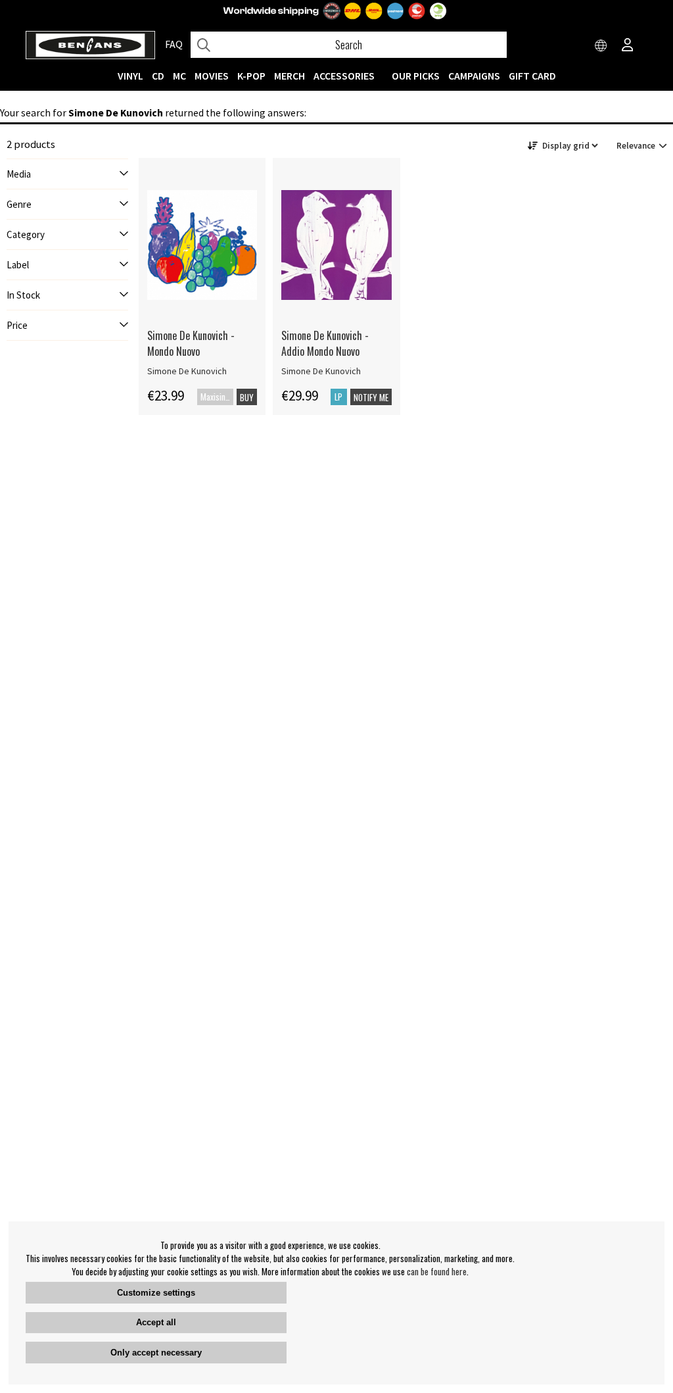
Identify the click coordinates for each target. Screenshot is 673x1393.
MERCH (289, 75)
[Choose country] (601, 46)
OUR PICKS (416, 75)
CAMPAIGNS (474, 75)
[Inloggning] (628, 46)
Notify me (371, 397)
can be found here (437, 1271)
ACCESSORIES (344, 75)
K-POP (251, 75)
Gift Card (532, 75)
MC (179, 75)
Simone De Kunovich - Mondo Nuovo (191, 343)
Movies (212, 75)
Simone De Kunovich (187, 371)
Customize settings (156, 1293)
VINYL (130, 75)
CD (158, 75)
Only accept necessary (156, 1352)
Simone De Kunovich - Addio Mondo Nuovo (325, 343)
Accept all (156, 1322)
